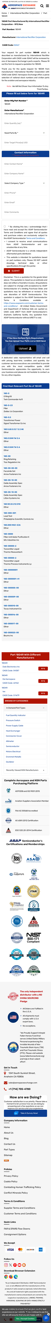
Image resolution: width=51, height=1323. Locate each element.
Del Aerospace (9, 679)
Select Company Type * (14, 180)
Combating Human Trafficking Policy (22, 1187)
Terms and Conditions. (35, 238)
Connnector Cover (14, 736)
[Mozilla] (11, 1276)
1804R (4, 663)
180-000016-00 (11, 615)
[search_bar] (42, 6)
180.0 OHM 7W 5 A (12, 447)
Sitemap (8, 1155)
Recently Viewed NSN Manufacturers (22, 770)
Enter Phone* (10, 189)
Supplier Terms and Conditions (19, 1208)
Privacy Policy (11, 1176)
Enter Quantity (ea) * (13, 120)
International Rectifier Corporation (25, 13)
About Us (8, 1132)
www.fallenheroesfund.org (32, 1056)
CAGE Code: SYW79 (11, 695)
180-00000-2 (10, 546)
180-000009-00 (11, 597)
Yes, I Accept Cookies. (25, 1318)
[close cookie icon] (48, 1314)
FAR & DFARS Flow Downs (17, 1228)
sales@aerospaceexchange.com (23, 1083)
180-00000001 (11, 570)
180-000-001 (10, 513)
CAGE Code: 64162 (11, 683)
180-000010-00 (11, 606)
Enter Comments (12, 209)
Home (4, 13)
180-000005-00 (11, 588)
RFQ (43, 669)
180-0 (6, 393)
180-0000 (8, 534)
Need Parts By (10, 129)
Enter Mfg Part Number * (15, 101)
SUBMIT (15, 271)
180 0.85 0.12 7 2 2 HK (14, 429)
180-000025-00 (11, 632)
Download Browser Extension (19, 1270)
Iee (4, 691)
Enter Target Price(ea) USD (16, 139)
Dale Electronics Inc (11, 667)
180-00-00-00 (10, 468)
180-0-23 (8, 405)
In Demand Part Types (15, 708)
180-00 (7, 456)
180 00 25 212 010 (12, 504)
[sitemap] (6, 1160)
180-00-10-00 (10, 480)
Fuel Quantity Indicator (16, 715)
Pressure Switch (13, 720)
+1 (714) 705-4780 (19, 1089)
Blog (6, 1138)
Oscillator (10, 762)
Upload (24, 348)
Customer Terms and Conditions (20, 1213)
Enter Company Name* (14, 170)
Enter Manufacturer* (14, 110)
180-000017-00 (11, 623)
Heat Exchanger (13, 731)
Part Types (9, 1149)
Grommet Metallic (13, 757)
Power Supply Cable (14, 726)
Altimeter (10, 741)
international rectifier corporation (31, 37)
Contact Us (9, 1144)
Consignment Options (15, 1234)
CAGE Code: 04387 (11, 670)
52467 (16, 45)
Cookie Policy (10, 1181)
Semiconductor (12, 746)
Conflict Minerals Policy (16, 1192)
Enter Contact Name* (14, 160)
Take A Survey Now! (29, 1113)
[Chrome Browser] (6, 1276)
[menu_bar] (47, 6)
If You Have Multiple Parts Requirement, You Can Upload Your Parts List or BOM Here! (25, 339)
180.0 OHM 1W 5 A (12, 438)
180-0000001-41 (11, 579)
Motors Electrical (13, 751)
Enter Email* (10, 199)
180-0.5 (7, 417)
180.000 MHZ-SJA (12, 525)
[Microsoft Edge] (16, 1276)
